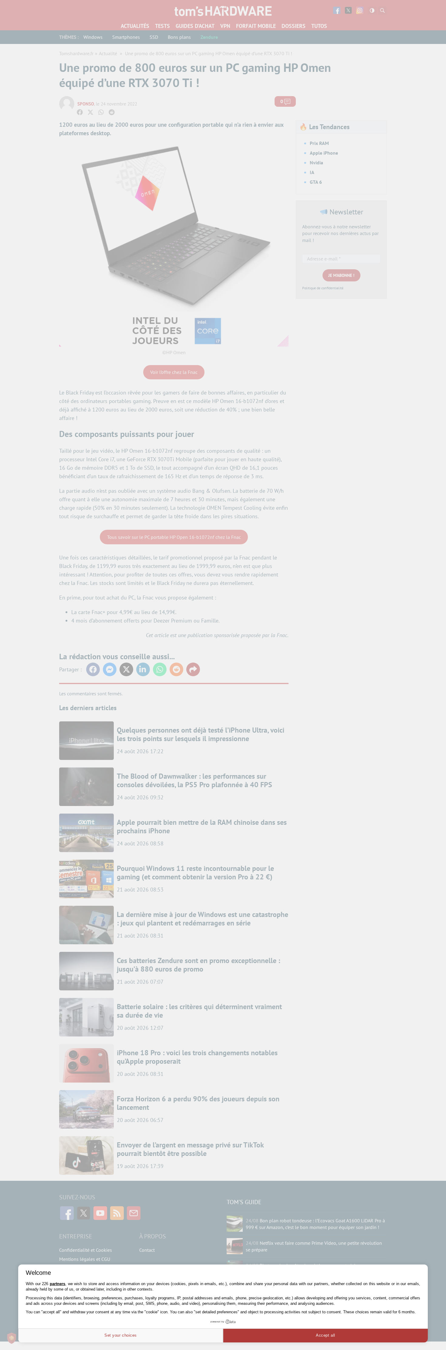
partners (57, 1283)
